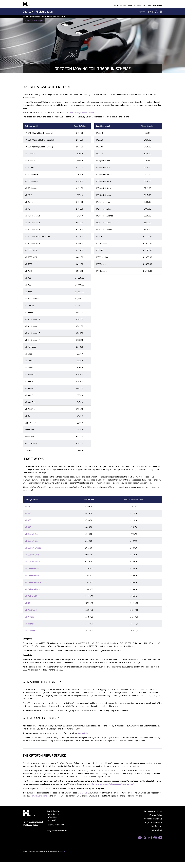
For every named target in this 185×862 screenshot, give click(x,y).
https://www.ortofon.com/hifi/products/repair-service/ (110, 783)
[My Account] (156, 11)
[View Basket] (160, 11)
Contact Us (157, 5)
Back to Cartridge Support (34, 20)
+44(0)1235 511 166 (55, 824)
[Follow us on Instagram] (150, 837)
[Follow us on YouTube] (160, 837)
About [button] (149, 5)
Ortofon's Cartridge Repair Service (79, 112)
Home (116, 5)
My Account (156, 826)
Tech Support (139, 5)
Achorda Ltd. (62, 851)
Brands (123, 5)
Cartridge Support (40, 16)
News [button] (130, 5)
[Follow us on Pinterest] (155, 837)
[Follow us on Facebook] (140, 837)
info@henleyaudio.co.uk (57, 830)
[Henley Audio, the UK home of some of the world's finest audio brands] (29, 812)
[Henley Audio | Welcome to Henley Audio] (27, 4)
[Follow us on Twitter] (145, 837)
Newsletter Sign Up (153, 818)
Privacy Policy (155, 815)
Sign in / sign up (146, 11)
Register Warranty (153, 822)
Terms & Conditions (38, 795)
